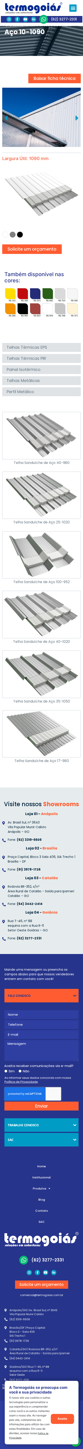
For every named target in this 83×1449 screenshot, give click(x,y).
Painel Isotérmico (24, 369)
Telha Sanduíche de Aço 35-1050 (41, 701)
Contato (41, 1211)
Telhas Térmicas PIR (26, 358)
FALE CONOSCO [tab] (19, 996)
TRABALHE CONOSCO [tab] (23, 1125)
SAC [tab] (11, 1140)
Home (41, 1166)
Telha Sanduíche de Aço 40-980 (41, 462)
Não (26, 1071)
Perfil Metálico (20, 391)
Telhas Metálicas (23, 380)
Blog (41, 1200)
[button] (73, 8)
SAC (42, 1222)
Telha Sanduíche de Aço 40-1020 (41, 641)
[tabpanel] (41, 1061)
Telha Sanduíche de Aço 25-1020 (41, 522)
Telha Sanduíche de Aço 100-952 (41, 581)
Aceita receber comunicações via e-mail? (38, 1065)
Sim (12, 1071)
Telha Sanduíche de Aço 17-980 (41, 760)
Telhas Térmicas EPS (27, 347)
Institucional (41, 1177)
